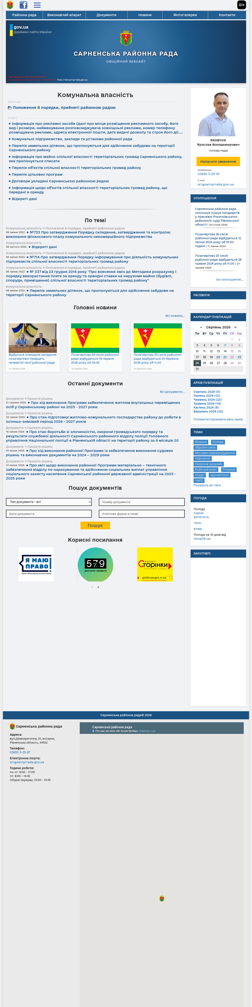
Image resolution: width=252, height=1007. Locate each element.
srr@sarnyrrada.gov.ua (216, 184)
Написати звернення (218, 161)
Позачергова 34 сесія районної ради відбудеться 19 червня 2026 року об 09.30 (95, 358)
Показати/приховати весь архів (218, 419)
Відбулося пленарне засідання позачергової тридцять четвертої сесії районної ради (33, 358)
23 (239, 357)
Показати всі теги (207, 485)
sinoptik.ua (202, 538)
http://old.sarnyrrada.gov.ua (72, 80)
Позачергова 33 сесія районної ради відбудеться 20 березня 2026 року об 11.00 (157, 358)
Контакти (227, 15)
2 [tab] (98, 587)
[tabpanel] (36, 563)
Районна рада (24, 15)
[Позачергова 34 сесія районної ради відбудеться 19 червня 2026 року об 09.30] (95, 338)
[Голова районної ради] (218, 113)
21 (225, 357)
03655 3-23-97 (209, 174)
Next (183, 564)
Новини (145, 15)
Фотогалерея (185, 15)
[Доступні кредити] (95, 563)
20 (218, 357)
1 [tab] (92, 587)
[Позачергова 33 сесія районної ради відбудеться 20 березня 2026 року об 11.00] (158, 338)
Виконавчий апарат (64, 15)
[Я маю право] (36, 563)
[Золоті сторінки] (155, 563)
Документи (106, 15)
